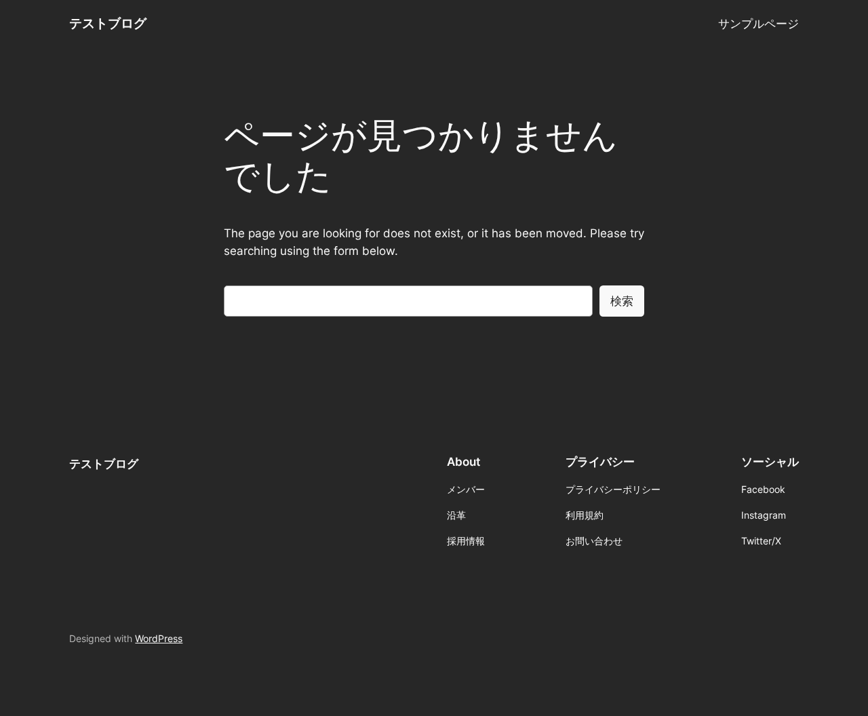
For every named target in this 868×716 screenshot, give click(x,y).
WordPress (158, 638)
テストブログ (107, 23)
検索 (621, 301)
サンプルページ (758, 24)
